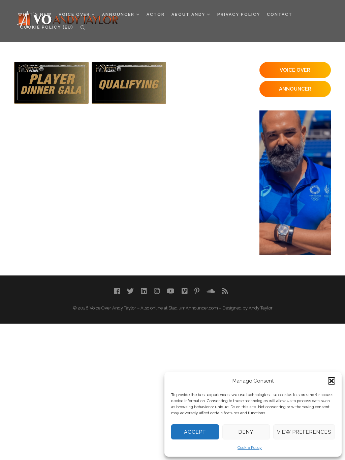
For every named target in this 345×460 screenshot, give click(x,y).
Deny (246, 432)
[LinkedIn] (144, 291)
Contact (279, 14)
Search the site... (83, 27)
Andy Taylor (261, 307)
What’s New (35, 14)
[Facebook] (117, 291)
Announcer (118, 14)
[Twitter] (130, 291)
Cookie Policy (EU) (46, 27)
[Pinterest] (197, 291)
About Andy (188, 14)
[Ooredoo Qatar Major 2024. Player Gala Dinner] (51, 83)
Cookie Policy (250, 447)
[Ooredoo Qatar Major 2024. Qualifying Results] (129, 83)
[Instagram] (157, 291)
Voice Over (74, 14)
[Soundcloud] (211, 291)
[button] (331, 380)
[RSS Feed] (225, 291)
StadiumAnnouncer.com (193, 307)
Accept (195, 432)
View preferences (304, 432)
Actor (156, 14)
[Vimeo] (184, 291)
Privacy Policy (238, 14)
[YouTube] (170, 291)
